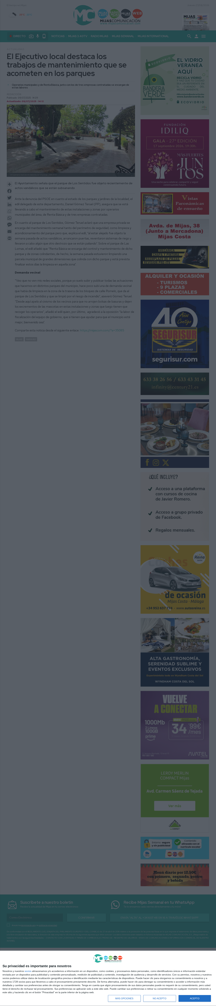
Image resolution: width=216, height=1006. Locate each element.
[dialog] (108, 978)
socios (28, 971)
